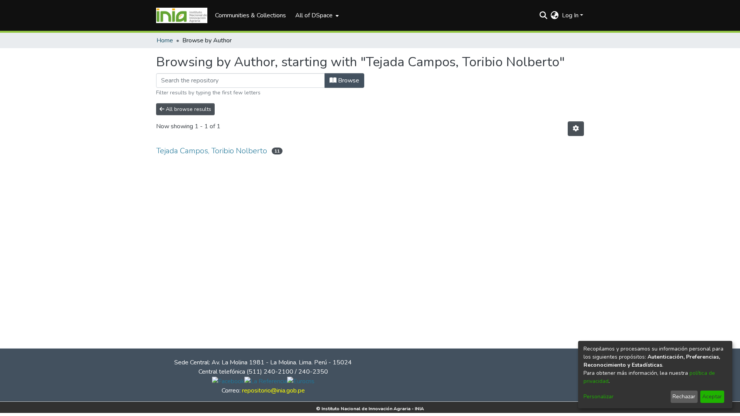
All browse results (187, 109)
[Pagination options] (576, 128)
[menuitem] (316, 15)
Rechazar (684, 396)
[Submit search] (543, 15)
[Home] (181, 15)
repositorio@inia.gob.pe (273, 390)
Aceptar (712, 396)
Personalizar (599, 396)
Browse (347, 80)
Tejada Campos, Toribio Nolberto (211, 151)
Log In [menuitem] (570, 15)
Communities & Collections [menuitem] (250, 15)
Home (164, 40)
